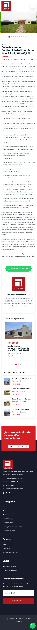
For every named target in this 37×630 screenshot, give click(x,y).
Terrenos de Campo (9, 511)
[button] (33, 626)
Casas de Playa (8, 519)
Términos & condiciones (10, 566)
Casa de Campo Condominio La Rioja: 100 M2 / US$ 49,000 (22, 388)
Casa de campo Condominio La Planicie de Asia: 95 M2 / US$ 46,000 (22, 399)
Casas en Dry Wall (9, 531)
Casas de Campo (8, 523)
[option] (18, 23)
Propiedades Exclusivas (10, 552)
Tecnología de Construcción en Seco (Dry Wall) (18, 59)
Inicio (4, 544)
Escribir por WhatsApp (17, 446)
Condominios (7, 507)
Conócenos (6, 548)
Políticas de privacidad (10, 570)
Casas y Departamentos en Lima (13, 527)
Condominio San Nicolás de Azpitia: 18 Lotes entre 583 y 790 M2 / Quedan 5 (22, 409)
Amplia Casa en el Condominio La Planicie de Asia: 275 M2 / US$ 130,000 (18, 348)
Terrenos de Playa (9, 515)
